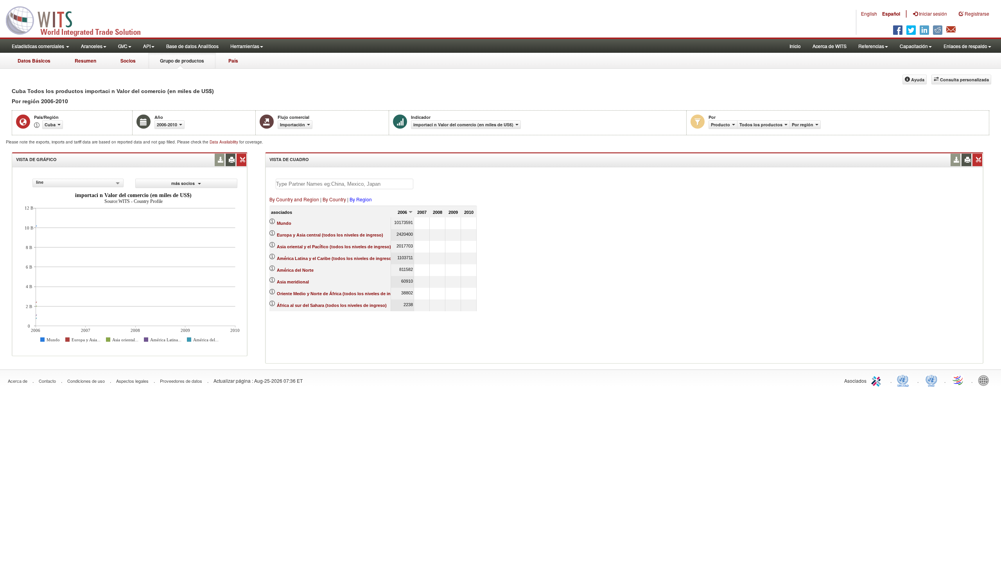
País (233, 60)
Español (891, 13)
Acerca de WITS (830, 46)
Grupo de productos (182, 60)
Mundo (284, 223)
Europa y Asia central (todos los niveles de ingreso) (330, 235)
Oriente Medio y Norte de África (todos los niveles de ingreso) (340, 293)
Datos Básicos (34, 60)
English (869, 13)
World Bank (985, 380)
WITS (78, 19)
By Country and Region (294, 199)
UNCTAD (904, 380)
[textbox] (344, 184)
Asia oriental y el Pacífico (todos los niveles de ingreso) (334, 246)
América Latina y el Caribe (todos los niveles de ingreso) (335, 258)
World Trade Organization (958, 380)
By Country (334, 199)
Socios (128, 60)
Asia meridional (293, 282)
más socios (183, 183)
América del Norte (295, 270)
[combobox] (78, 183)
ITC (877, 380)
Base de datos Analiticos (192, 46)
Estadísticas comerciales (38, 46)
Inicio (795, 46)
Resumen (85, 60)
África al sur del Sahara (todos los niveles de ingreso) (332, 305)
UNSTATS (931, 380)
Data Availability (224, 142)
